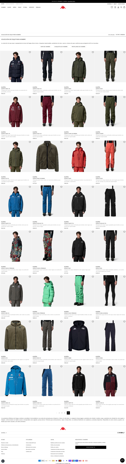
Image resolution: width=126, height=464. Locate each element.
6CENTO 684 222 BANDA (46, 179)
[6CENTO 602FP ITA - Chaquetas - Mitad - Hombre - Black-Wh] (5, 220)
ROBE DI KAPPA (19, 3)
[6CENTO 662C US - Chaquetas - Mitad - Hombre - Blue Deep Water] (5, 85)
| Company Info (67, 463)
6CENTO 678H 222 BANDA (78, 134)
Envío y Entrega (4, 447)
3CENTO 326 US (110, 404)
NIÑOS (14, 7)
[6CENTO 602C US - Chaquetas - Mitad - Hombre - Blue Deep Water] (7, 130)
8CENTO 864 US (47, 359)
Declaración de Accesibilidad (57, 453)
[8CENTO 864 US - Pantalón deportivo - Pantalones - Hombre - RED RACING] (41, 355)
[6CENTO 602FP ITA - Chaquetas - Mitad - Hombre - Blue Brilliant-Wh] (2, 220)
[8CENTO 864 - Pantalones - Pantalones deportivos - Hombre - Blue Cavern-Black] (99, 265)
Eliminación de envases (31, 447)
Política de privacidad (55, 445)
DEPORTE (31, 7)
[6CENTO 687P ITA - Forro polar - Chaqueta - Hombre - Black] (65, 400)
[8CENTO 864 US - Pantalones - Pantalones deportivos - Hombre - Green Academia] (34, 355)
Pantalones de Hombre (78, 46)
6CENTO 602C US (15, 134)
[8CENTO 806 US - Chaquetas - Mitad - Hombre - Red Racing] (7, 310)
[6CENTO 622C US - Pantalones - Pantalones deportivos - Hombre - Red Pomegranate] (41, 85)
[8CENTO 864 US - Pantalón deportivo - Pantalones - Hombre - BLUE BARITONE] (36, 355)
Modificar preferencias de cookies (58, 442)
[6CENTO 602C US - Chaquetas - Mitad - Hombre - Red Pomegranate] (2, 130)
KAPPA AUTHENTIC (10, 3)
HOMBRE (3, 7)
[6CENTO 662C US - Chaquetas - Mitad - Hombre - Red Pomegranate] (7, 85)
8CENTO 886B (78, 359)
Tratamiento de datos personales (58, 449)
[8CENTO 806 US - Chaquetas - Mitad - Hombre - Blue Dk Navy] (5, 310)
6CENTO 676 (15, 359)
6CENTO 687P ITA (78, 404)
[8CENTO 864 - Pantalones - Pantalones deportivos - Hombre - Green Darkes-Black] (101, 265)
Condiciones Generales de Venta (58, 451)
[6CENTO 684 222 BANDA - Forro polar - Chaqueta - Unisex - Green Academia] (34, 175)
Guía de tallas (4, 449)
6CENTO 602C (78, 89)
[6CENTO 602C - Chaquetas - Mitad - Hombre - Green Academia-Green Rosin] (65, 85)
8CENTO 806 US (15, 314)
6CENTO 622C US (47, 89)
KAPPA (2, 3)
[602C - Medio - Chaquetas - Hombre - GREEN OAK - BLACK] (70, 85)
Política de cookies (55, 447)
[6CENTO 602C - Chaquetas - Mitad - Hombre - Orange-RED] (72, 85)
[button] (3, 461)
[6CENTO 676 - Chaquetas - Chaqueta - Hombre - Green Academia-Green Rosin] (2, 355)
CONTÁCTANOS (121, 4)
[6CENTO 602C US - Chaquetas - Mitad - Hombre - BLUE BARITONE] (5, 130)
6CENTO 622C (109, 89)
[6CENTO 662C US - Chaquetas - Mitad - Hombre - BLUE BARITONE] (2, 85)
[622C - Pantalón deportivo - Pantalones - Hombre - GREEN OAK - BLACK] (99, 85)
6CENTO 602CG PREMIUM (15, 269)
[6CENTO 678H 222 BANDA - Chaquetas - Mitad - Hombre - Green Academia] (65, 130)
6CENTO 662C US (14, 89)
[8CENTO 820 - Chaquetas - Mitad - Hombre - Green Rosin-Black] (68, 265)
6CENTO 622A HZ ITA (47, 224)
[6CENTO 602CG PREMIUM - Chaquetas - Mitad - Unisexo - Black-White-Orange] (2, 265)
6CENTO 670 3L (15, 179)
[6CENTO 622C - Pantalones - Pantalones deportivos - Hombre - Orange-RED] (104, 85)
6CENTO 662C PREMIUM (46, 314)
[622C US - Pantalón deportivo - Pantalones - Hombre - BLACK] (36, 85)
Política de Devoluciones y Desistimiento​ (9, 445)
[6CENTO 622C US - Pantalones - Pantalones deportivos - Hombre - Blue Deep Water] (38, 85)
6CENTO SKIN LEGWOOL (110, 314)
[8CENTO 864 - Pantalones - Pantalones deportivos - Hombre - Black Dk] (97, 265)
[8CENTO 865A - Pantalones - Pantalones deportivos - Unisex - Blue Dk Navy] (97, 355)
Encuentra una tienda (30, 449)
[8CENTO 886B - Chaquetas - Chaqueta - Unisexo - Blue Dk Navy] (65, 355)
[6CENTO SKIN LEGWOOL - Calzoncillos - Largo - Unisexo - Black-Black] (97, 310)
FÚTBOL (25, 7)
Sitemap (3, 453)
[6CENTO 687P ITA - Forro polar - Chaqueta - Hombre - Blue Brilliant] (68, 400)
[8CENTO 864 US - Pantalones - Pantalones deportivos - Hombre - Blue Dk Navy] (38, 355)
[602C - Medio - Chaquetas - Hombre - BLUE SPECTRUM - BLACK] (68, 85)
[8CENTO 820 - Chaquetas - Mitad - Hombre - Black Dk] (65, 265)
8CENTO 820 (77, 269)
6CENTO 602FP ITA (14, 224)
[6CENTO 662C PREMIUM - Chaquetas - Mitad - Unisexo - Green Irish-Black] (34, 310)
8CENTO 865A (110, 359)
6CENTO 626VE (109, 134)
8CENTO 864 (110, 269)
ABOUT (115, 4)
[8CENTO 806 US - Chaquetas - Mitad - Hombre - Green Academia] (2, 310)
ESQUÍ (19, 7)
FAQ (2, 451)
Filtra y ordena (120, 34)
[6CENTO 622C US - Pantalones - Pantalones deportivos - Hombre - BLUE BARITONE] (34, 85)
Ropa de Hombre (45, 46)
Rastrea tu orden (4, 442)
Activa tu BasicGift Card (31, 442)
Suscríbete (90, 447)
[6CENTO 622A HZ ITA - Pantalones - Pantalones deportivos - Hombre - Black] (36, 220)
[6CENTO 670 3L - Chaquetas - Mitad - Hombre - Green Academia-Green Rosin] (2, 175)
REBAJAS (38, 7)
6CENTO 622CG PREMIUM (47, 269)
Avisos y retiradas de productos (57, 455)
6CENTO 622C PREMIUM (78, 314)
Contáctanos (28, 445)
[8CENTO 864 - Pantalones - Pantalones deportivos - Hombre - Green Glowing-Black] (104, 265)
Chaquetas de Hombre (61, 46)
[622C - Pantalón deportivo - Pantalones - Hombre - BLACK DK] (101, 85)
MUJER (9, 7)
